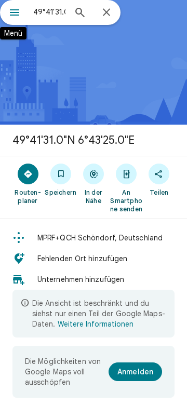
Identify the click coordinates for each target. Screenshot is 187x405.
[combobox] (49, 12)
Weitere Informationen (95, 324)
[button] (93, 237)
